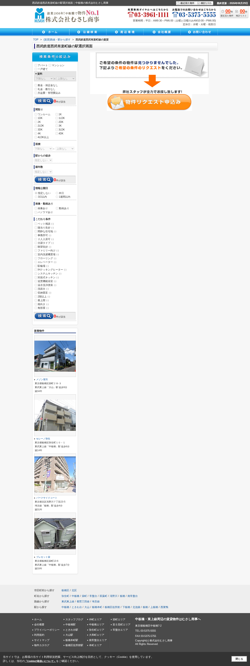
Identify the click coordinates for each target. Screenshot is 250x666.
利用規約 (39, 634)
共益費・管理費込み (49, 92)
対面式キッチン (48, 277)
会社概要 (39, 624)
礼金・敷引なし (46, 89)
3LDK (62, 129)
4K (39, 133)
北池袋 (136, 607)
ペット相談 (46, 223)
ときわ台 (77, 607)
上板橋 (154, 607)
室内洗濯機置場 (48, 254)
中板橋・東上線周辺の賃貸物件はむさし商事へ (168, 619)
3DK (40, 129)
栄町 (84, 596)
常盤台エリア (120, 629)
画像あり (43, 208)
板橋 (122, 596)
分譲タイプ (46, 242)
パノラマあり (45, 212)
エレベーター (47, 262)
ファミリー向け (48, 250)
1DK (40, 118)
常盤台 (93, 596)
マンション (58, 65)
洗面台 (43, 288)
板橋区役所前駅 (74, 645)
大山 (86, 607)
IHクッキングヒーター (52, 269)
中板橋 (75, 596)
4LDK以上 (43, 137)
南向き (43, 304)
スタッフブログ (74, 619)
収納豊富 (44, 292)
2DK (61, 122)
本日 (61, 193)
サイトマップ (41, 640)
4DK (61, 133)
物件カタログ (41, 645)
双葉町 (103, 596)
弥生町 (65, 596)
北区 (74, 590)
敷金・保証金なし (48, 85)
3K (60, 125)
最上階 (43, 300)
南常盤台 (133, 596)
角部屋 (43, 307)
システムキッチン (49, 273)
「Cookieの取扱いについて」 (40, 661)
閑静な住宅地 (47, 231)
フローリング (47, 258)
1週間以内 (64, 196)
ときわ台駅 (71, 629)
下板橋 (126, 607)
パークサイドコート (46, 497)
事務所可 (44, 235)
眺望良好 (44, 246)
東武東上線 (68, 601)
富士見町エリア (121, 624)
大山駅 (69, 634)
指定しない (44, 193)
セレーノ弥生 (43, 438)
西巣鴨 (164, 607)
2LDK (41, 125)
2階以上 (44, 296)
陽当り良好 (46, 227)
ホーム (38, 619)
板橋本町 (97, 607)
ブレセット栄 (43, 557)
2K (39, 122)
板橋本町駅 (71, 640)
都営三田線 (83, 601)
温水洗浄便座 (47, 285)
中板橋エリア (96, 624)
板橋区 (65, 590)
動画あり (64, 208)
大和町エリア (96, 634)
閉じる (239, 658)
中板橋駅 (70, 624)
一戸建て (43, 69)
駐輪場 (43, 265)
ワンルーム (44, 114)
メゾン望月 (42, 379)
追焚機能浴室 (47, 281)
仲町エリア (95, 619)
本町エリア (95, 645)
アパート (43, 65)
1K (60, 114)
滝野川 (113, 596)
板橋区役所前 (112, 607)
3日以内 (42, 196)
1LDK (62, 118)
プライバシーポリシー (47, 629)
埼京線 (96, 601)
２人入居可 (46, 239)
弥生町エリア (96, 629)
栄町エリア (119, 619)
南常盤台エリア (98, 640)
